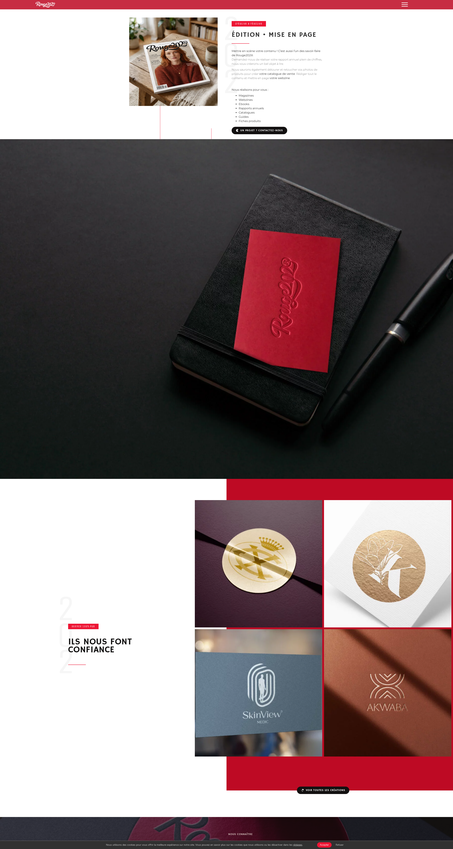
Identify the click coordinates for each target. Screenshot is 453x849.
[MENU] (405, 4)
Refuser (340, 845)
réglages (297, 845)
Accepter (324, 845)
